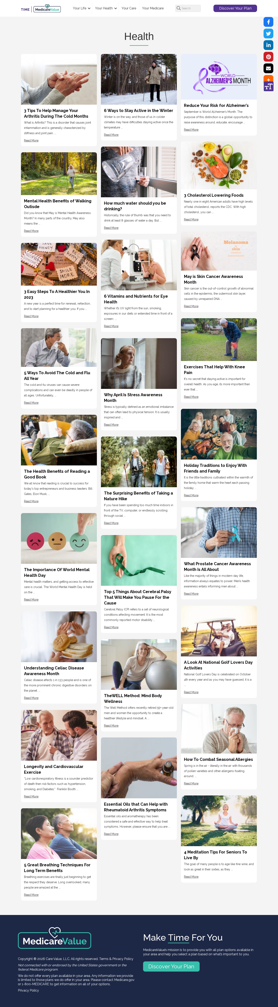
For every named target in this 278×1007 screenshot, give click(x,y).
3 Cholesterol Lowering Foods (214, 195)
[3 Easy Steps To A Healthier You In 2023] (59, 264)
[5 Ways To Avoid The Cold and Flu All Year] (59, 347)
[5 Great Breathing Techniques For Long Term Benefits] (59, 833)
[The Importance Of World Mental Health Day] (59, 538)
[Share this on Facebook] (268, 22)
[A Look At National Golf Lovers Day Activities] (219, 631)
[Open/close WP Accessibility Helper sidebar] (269, 86)
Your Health (104, 8)
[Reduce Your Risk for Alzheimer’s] (219, 76)
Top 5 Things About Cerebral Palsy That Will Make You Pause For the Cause (137, 597)
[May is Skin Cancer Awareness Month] (219, 250)
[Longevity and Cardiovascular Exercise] (59, 735)
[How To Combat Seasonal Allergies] (219, 728)
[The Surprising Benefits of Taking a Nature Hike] (139, 461)
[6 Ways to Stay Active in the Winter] (139, 79)
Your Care (128, 8)
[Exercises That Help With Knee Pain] (219, 339)
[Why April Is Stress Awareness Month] (139, 363)
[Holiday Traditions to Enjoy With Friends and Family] (219, 434)
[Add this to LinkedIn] (268, 45)
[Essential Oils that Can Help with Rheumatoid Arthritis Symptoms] (139, 767)
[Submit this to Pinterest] (268, 57)
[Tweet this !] (268, 33)
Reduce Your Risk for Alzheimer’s (216, 105)
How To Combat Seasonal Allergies (218, 759)
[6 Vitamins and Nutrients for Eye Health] (139, 264)
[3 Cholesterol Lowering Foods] (219, 165)
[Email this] (268, 68)
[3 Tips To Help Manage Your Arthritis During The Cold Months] (59, 79)
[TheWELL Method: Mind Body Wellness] (139, 664)
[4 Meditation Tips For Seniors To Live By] (219, 820)
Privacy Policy (28, 990)
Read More (31, 140)
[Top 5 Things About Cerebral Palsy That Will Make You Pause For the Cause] (139, 560)
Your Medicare (153, 8)
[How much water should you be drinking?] (139, 171)
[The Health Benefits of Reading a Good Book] (59, 440)
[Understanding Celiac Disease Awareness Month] (59, 636)
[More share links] (268, 80)
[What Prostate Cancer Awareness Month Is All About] (219, 532)
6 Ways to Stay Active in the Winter (138, 110)
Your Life (79, 8)
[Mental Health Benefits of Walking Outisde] (59, 173)
